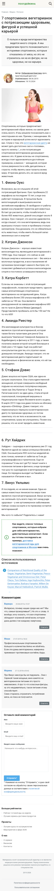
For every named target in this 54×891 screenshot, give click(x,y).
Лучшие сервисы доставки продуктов (20, 816)
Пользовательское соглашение (27, 887)
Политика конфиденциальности (27, 883)
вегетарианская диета (35, 143)
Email (6, 732)
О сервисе (8, 840)
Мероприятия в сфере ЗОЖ (15, 830)
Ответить (44, 627)
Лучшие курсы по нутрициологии (18, 827)
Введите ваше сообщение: (14, 744)
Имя (5, 720)
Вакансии (8, 843)
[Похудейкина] (27, 4)
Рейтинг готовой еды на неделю (17, 813)
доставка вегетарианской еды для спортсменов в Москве (25, 544)
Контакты (8, 846)
